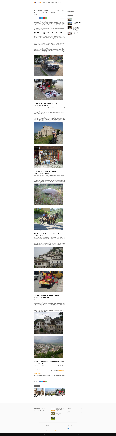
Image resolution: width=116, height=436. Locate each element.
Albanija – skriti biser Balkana (59, 395)
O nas (35, 414)
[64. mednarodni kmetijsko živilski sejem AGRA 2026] (53, 409)
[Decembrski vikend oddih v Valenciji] (70, 19)
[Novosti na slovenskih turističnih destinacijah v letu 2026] (53, 418)
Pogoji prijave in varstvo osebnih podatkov (40, 417)
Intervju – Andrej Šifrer (76, 32)
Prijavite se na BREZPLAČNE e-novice (39, 408)
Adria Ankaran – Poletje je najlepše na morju (60, 413)
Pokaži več (74, 36)
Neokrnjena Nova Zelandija (77, 22)
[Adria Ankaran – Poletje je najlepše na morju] (53, 413)
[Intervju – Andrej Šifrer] (70, 33)
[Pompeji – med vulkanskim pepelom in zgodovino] (39, 391)
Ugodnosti (52, 2)
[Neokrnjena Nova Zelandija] (70, 23)
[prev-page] (34, 398)
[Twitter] (42, 18)
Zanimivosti (59, 2)
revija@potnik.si (54, 430)
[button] (81, 2)
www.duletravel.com (61, 370)
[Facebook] (40, 18)
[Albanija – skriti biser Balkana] (60, 391)
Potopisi (44, 2)
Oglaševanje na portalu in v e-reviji (39, 410)
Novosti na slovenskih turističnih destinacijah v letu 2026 (60, 417)
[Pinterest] (44, 18)
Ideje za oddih (48, 2)
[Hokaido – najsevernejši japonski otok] (50, 391)
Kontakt (35, 412)
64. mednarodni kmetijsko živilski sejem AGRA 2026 (60, 409)
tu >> (38, 435)
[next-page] (35, 398)
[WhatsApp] (46, 18)
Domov (35, 6)
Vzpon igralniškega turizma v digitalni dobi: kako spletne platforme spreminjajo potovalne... (77, 28)
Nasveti (56, 2)
